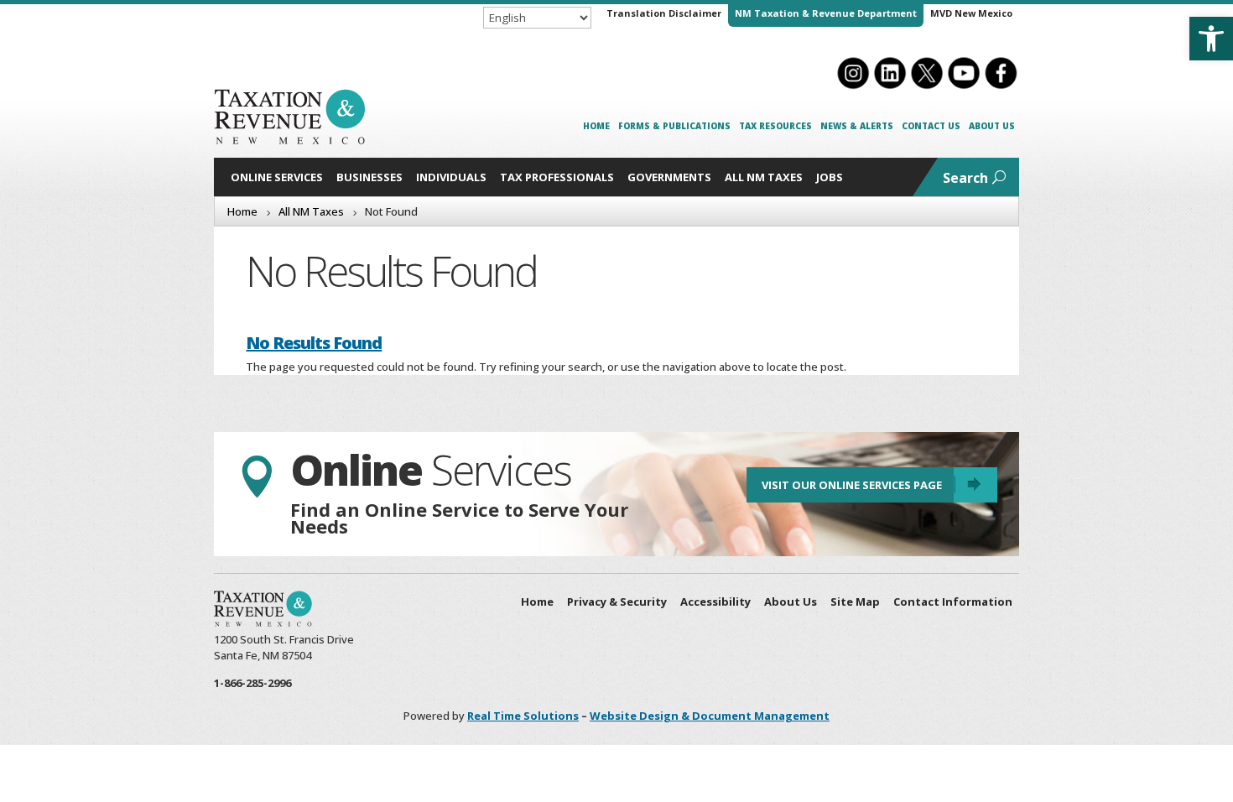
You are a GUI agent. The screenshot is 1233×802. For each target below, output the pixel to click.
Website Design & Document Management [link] (710, 715)
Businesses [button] (369, 177)
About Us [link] (992, 126)
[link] (1211, 38)
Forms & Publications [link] (674, 126)
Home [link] (596, 126)
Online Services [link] (277, 177)
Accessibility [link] (715, 601)
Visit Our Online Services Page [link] (852, 484)
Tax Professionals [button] (557, 177)
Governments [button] (669, 177)
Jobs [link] (829, 177)
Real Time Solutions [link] (523, 715)
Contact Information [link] (952, 601)
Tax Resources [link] (775, 126)
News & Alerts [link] (856, 126)
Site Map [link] (855, 601)
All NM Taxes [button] (764, 177)
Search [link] (965, 178)
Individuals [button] (451, 177)
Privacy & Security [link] (617, 601)
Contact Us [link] (931, 126)
